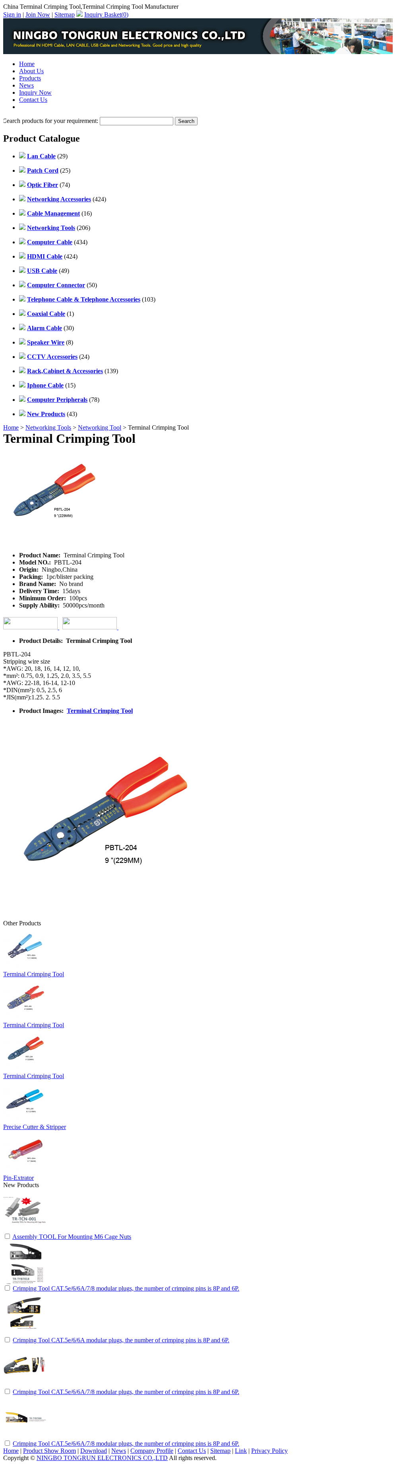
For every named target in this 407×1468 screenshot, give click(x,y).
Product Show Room (49, 1450)
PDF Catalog (35, 106)
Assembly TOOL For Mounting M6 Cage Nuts (71, 1236)
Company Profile (151, 1450)
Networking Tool (99, 427)
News (26, 85)
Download (93, 1450)
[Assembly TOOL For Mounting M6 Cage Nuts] (25, 1230)
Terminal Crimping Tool (100, 710)
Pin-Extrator (18, 1177)
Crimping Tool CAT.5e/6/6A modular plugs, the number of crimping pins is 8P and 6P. (121, 1340)
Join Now (37, 14)
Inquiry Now (35, 92)
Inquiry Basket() (106, 14)
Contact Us (33, 99)
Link (241, 1450)
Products (30, 78)
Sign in (12, 14)
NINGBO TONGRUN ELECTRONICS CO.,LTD (102, 1457)
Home (27, 63)
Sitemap (64, 14)
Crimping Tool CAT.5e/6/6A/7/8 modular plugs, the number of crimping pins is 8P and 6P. (126, 1288)
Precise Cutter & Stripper (34, 1126)
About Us (31, 71)
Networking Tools (48, 427)
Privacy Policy (269, 1450)
